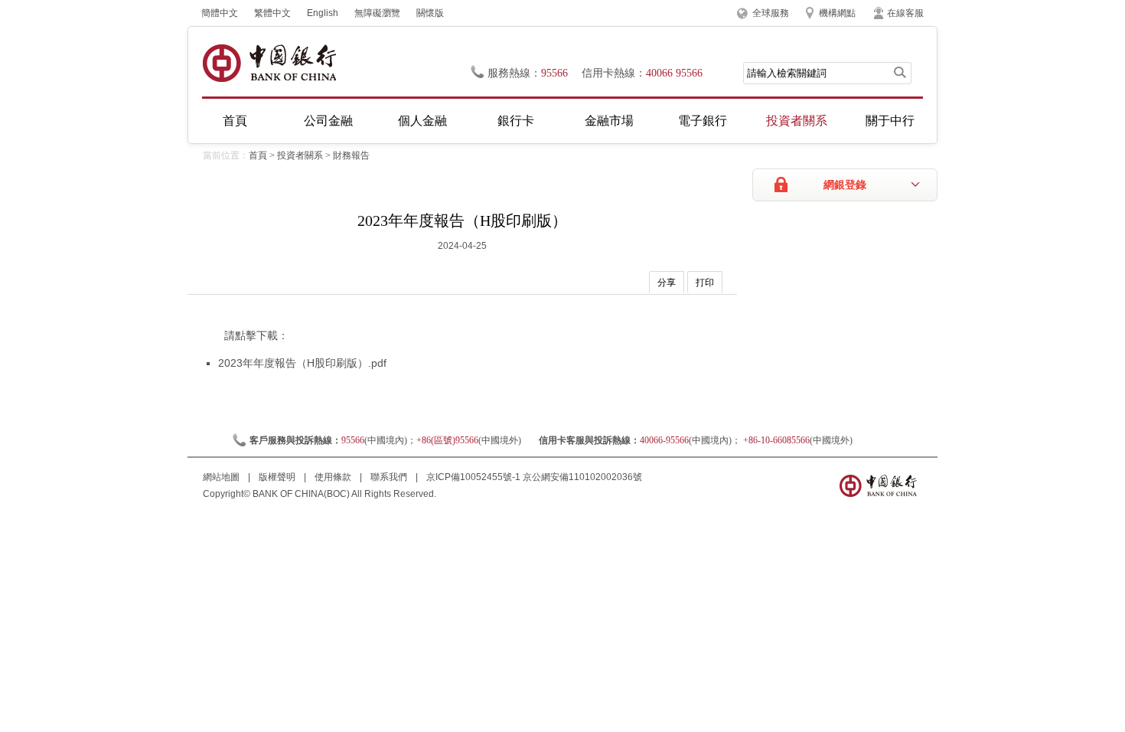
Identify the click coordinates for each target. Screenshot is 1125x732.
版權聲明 (278, 477)
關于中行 (890, 120)
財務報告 (351, 155)
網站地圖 (222, 477)
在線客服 (905, 13)
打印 (705, 282)
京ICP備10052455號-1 (473, 477)
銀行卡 (515, 120)
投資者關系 (796, 120)
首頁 (235, 120)
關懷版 (430, 13)
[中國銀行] (269, 63)
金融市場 (609, 120)
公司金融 (328, 120)
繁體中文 (272, 13)
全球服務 (770, 13)
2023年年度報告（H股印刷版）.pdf (302, 363)
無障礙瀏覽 (377, 13)
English (322, 13)
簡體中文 (219, 13)
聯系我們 (389, 477)
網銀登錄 (844, 185)
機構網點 (837, 13)
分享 (666, 282)
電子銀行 (702, 120)
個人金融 (422, 120)
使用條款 (334, 477)
